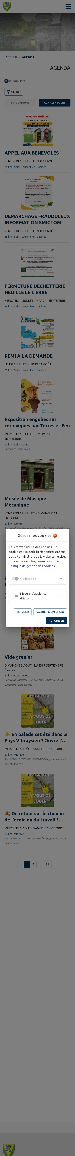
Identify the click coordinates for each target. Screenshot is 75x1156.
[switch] (13, 595)
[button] (37, 578)
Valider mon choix (50, 611)
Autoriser (56, 620)
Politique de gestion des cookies (32, 566)
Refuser (23, 611)
